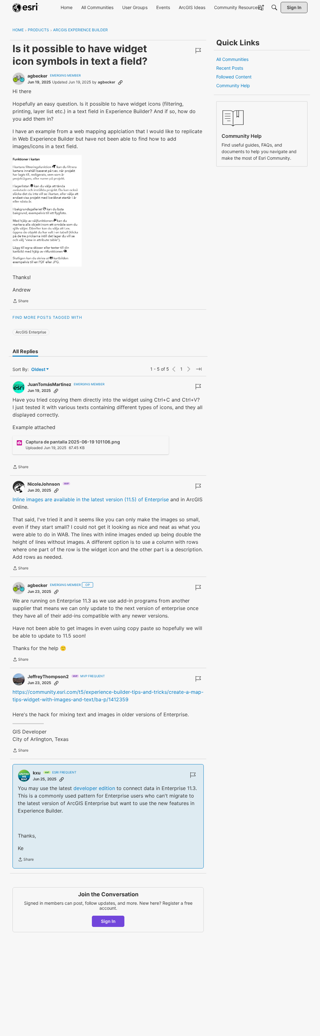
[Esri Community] (25, 7)
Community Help (233, 85)
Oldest (38, 370)
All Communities (232, 59)
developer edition (94, 788)
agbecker (38, 75)
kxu (37, 772)
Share (20, 301)
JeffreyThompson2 (48, 676)
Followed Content (234, 76)
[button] (47, 211)
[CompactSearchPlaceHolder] (274, 7)
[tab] (25, 351)
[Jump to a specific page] (199, 369)
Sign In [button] (108, 921)
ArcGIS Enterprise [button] (31, 332)
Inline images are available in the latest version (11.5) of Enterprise (90, 499)
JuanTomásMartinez (49, 384)
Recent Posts (229, 68)
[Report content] (198, 50)
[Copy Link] (120, 82)
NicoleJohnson (44, 484)
